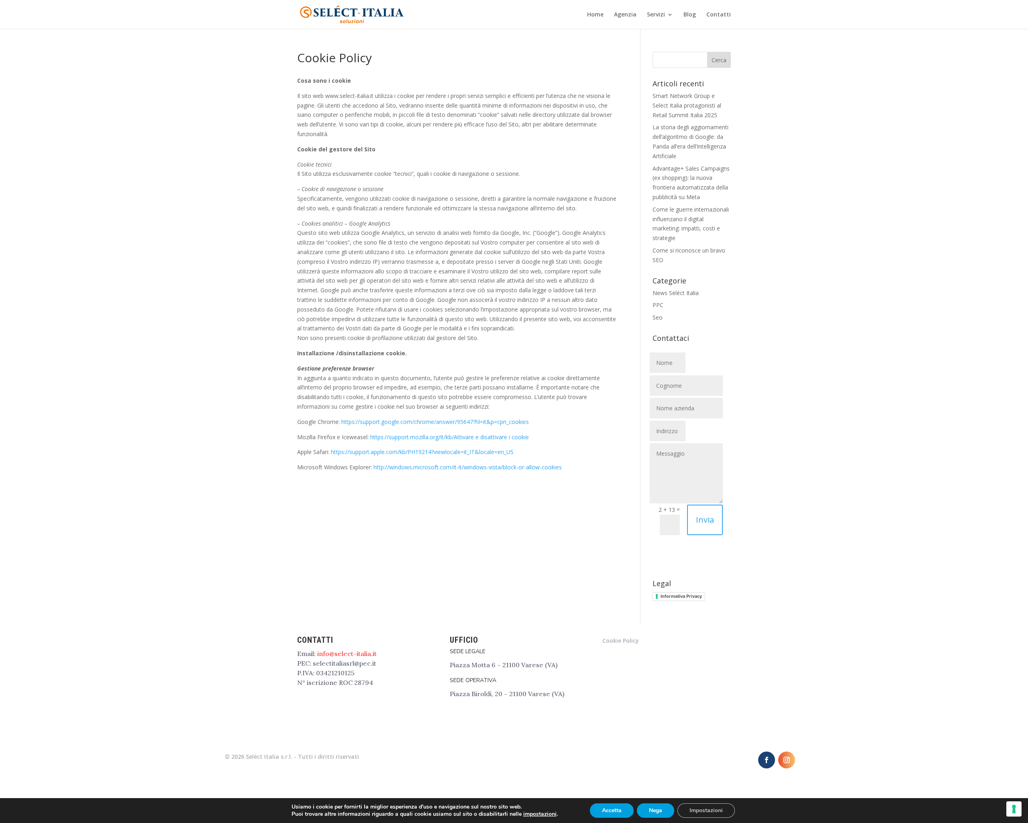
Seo (658, 317)
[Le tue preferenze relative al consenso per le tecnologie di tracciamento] (1014, 809)
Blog (689, 15)
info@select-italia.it (347, 654)
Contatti (718, 15)
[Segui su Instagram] (786, 760)
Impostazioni (706, 810)
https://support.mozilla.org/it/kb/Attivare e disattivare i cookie (449, 437)
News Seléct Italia (676, 293)
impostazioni (540, 814)
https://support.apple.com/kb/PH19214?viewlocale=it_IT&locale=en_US (422, 452)
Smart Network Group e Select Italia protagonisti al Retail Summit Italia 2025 (687, 105)
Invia (705, 519)
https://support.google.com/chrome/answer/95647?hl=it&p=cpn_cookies (435, 422)
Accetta (612, 810)
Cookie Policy (620, 640)
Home (595, 15)
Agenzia (625, 15)
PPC (658, 305)
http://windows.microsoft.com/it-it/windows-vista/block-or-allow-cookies (467, 467)
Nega (655, 810)
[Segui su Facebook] (766, 760)
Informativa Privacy (681, 596)
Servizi (656, 15)
